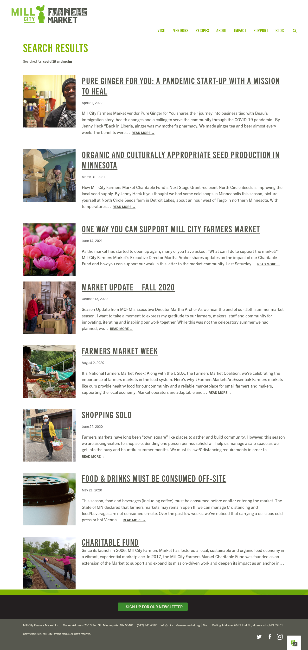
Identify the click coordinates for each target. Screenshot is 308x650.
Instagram (279, 637)
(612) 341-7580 (147, 625)
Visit (162, 30)
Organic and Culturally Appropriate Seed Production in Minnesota (181, 159)
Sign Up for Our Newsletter (153, 606)
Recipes (202, 30)
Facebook (269, 637)
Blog (280, 30)
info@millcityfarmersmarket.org (180, 625)
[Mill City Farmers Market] (89, 14)
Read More (143, 132)
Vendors (180, 30)
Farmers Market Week (120, 350)
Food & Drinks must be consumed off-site (154, 477)
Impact (240, 30)
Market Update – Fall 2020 (128, 286)
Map (205, 625)
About (221, 30)
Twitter (259, 637)
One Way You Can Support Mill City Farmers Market (171, 228)
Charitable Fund (110, 541)
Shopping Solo (107, 414)
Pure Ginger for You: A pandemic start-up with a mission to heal (181, 85)
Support (261, 30)
